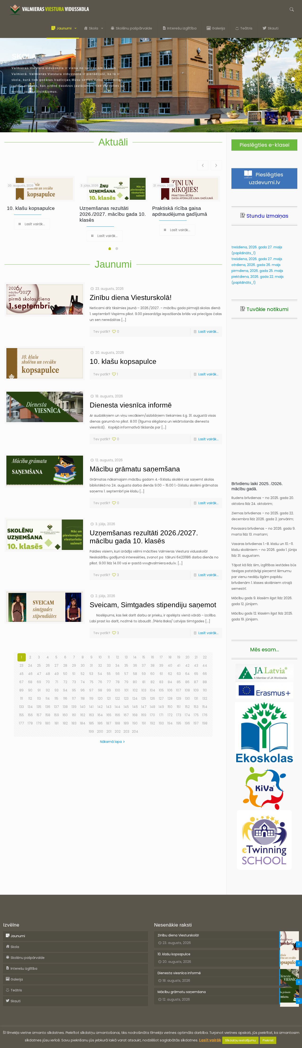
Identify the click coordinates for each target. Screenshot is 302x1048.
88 (205, 682)
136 (47, 706)
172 (170, 715)
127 (161, 698)
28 (65, 665)
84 (170, 682)
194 (170, 723)
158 (47, 715)
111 (21, 698)
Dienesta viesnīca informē (131, 405)
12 (117, 657)
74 (82, 682)
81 (143, 682)
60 (152, 673)
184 (82, 723)
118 (83, 698)
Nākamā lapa (111, 741)
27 (57, 665)
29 (74, 665)
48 (48, 673)
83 (161, 682)
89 (21, 690)
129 (178, 698)
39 (161, 665)
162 (82, 715)
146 (135, 706)
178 (30, 723)
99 (109, 690)
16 (152, 657)
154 (204, 706)
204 (135, 731)
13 (126, 657)
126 (152, 698)
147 (144, 706)
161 (74, 715)
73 (74, 682)
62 (170, 673)
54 (100, 673)
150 (170, 706)
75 (91, 682)
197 (196, 723)
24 (30, 665)
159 (56, 715)
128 (170, 698)
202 (118, 731)
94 (65, 690)
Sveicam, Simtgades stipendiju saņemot (153, 605)
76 (100, 682)
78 (117, 682)
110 (205, 690)
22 (205, 657)
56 (118, 673)
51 (73, 673)
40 (170, 665)
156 (30, 715)
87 (196, 682)
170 (152, 715)
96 (82, 690)
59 (144, 673)
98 (100, 690)
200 (100, 731)
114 (48, 698)
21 (196, 657)
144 (117, 706)
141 (91, 706)
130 (187, 698)
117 (74, 698)
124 (135, 698)
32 (100, 665)
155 (21, 715)
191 (144, 723)
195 (178, 723)
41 (178, 665)
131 (196, 698)
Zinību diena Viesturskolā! (131, 297)
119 (91, 698)
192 (152, 723)
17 (161, 657)
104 (152, 690)
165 (108, 715)
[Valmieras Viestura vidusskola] (49, 9)
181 (57, 723)
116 (65, 698)
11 (109, 657)
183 (73, 723)
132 (204, 698)
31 (91, 665)
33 (109, 665)
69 (39, 682)
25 (39, 665)
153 (196, 706)
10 (100, 657)
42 (187, 665)
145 (126, 706)
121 (109, 698)
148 (152, 706)
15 (143, 657)
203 (126, 731)
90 (30, 690)
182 (65, 723)
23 (21, 665)
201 (108, 731)
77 (109, 682)
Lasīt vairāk (210, 1040)
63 (179, 673)
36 (135, 665)
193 (161, 723)
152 (187, 706)
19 (178, 657)
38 (153, 665)
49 (56, 673)
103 (143, 690)
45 (21, 673)
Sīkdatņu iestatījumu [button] (240, 1040)
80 (135, 682)
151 (178, 706)
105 (161, 690)
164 (100, 715)
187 (108, 723)
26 (48, 665)
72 (65, 682)
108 (187, 690)
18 (170, 657)
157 (39, 715)
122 (117, 698)
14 (135, 657)
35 (126, 665)
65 (196, 673)
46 (30, 673)
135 (39, 706)
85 (179, 682)
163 (91, 715)
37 (144, 665)
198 (204, 723)
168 (135, 715)
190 (135, 723)
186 (100, 723)
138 (65, 706)
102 (135, 690)
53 (91, 673)
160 (65, 715)
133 (21, 706)
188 (117, 723)
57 (126, 673)
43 (196, 665)
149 (161, 706)
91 (39, 690)
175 (196, 715)
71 (56, 682)
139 (73, 706)
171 (161, 715)
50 (65, 673)
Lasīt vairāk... (208, 331)
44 (204, 665)
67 (21, 682)
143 (108, 706)
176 (204, 715)
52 (82, 673)
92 (48, 690)
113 (39, 698)
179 (39, 723)
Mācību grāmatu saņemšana (135, 469)
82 (153, 682)
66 (205, 673)
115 (56, 698)
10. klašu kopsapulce (31, 208)
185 (91, 723)
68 (30, 682)
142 (100, 706)
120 (100, 698)
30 (83, 665)
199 (91, 731)
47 (39, 673)
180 (47, 723)
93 (57, 690)
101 (126, 690)
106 (169, 690)
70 (48, 682)
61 (161, 673)
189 (126, 723)
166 (117, 715)
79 (126, 682)
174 (187, 715)
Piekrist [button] (268, 1040)
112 (30, 698)
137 (56, 706)
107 (178, 690)
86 (187, 682)
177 (21, 723)
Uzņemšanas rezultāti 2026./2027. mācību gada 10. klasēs (113, 214)
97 (91, 690)
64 (187, 673)
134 (30, 706)
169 (143, 715)
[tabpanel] (40, 204)
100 (117, 690)
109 (196, 690)
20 (187, 657)
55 (109, 673)
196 (187, 723)
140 (82, 706)
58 (135, 673)
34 (117, 665)
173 (178, 715)
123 (126, 698)
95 (74, 690)
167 (126, 715)
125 (143, 698)
